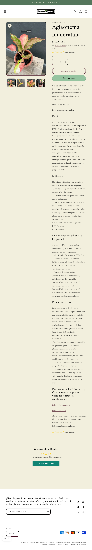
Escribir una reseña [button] (46, 463)
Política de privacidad (79, 542)
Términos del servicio (48, 545)
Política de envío (59, 410)
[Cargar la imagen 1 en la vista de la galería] (11, 83)
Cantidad (55, 57)
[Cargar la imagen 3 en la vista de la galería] (31, 83)
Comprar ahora (69, 78)
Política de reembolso (61, 405)
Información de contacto (78, 545)
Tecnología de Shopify (47, 542)
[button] (5, 11)
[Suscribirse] (47, 512)
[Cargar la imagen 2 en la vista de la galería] (21, 83)
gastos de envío (60, 45)
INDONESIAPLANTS (33, 542)
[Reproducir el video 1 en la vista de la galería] (40, 83)
